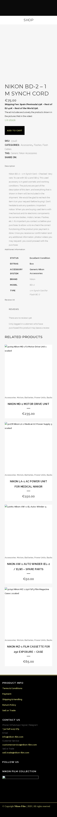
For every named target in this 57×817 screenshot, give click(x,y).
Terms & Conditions (12, 688)
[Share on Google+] (25, 157)
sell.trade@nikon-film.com (15, 752)
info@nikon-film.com (12, 737)
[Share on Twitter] (22, 157)
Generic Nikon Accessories (24, 153)
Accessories (26, 145)
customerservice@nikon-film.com (19, 745)
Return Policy (9, 705)
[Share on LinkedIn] (28, 157)
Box (32, 264)
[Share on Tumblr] (31, 157)
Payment (6, 694)
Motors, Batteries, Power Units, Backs (34, 397)
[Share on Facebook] (19, 157)
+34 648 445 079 (10, 729)
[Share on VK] (38, 157)
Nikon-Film (20, 806)
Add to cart (14, 130)
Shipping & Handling (12, 699)
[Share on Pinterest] (34, 157)
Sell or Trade (9, 710)
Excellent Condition (40, 258)
